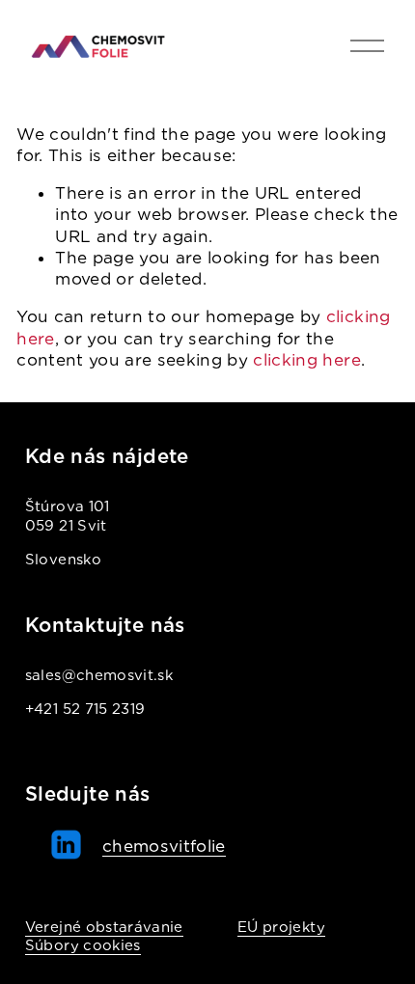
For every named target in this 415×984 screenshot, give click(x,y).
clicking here (306, 359)
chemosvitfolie (164, 846)
